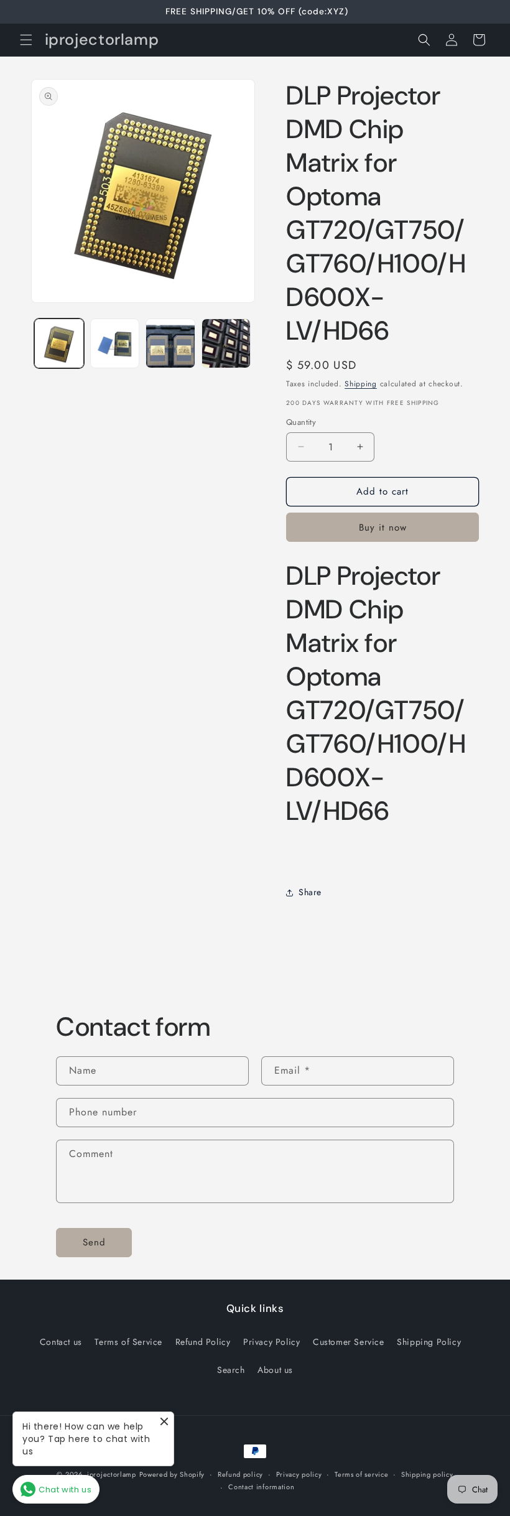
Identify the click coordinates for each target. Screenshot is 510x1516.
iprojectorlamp (111, 1474)
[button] (26, 39)
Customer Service (348, 1342)
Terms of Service (128, 1342)
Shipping (361, 383)
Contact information (261, 1487)
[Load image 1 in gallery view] (59, 343)
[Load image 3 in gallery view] (170, 343)
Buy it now (383, 527)
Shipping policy (427, 1474)
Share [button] (310, 892)
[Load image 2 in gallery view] (115, 343)
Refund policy (240, 1474)
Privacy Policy (271, 1342)
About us (275, 1370)
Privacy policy (299, 1474)
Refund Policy (203, 1342)
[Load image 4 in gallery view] (226, 343)
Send (94, 1242)
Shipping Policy (429, 1342)
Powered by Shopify (172, 1474)
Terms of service (361, 1474)
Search (231, 1370)
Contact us (61, 1342)
